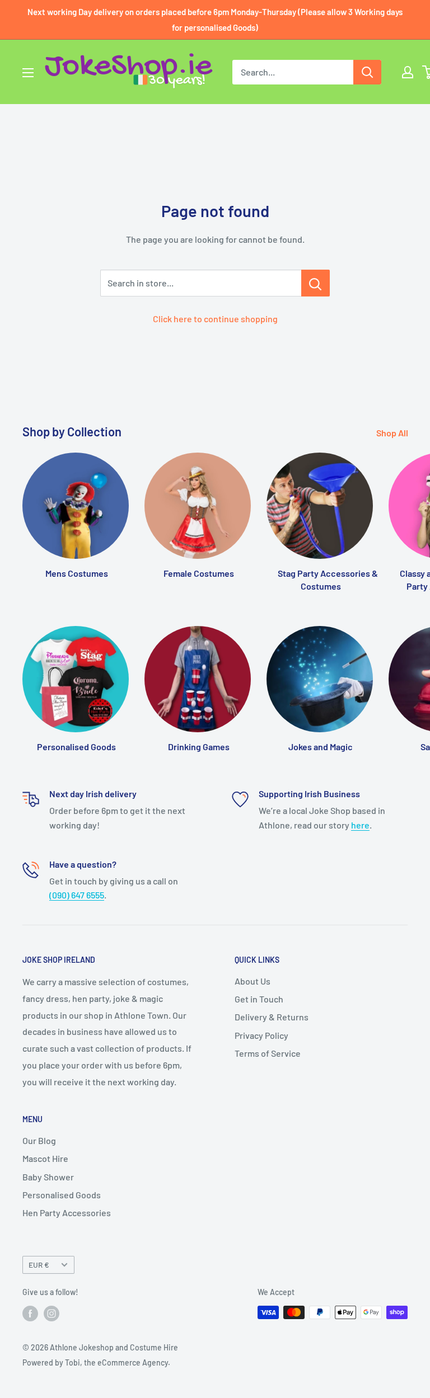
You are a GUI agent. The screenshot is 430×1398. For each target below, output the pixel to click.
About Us (252, 981)
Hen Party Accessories (66, 1212)
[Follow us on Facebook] (30, 1313)
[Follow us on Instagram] (51, 1313)
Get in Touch (259, 999)
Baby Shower (48, 1176)
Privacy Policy (261, 1035)
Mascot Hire (45, 1158)
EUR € (39, 1264)
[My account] (407, 72)
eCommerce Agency (132, 1362)
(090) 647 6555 (76, 894)
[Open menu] (28, 72)
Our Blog (39, 1140)
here (360, 825)
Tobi (72, 1362)
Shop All (393, 432)
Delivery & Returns (272, 1016)
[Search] (367, 72)
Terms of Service (268, 1053)
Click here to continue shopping (215, 318)
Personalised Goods (61, 1194)
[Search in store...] (315, 283)
